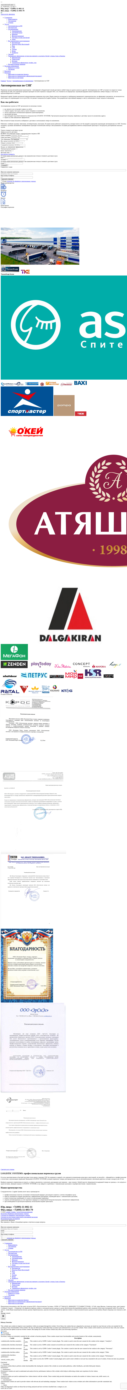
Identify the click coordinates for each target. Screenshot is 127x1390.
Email (3, 163)
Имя (3, 157)
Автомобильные (17, 32)
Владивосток (16, 42)
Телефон (4, 159)
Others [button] (3, 1383)
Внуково (14, 61)
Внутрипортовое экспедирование (19, 41)
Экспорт (11, 54)
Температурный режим (8, 149)
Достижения (12, 21)
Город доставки (6, 137)
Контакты (7, 71)
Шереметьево (16, 57)
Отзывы (10, 22)
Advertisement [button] (5, 1378)
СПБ (13, 47)
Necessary (6, 1333)
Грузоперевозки (13, 29)
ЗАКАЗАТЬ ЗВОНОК (8, 14)
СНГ (5, 213)
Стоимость (4, 145)
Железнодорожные (18, 36)
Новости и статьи (13, 67)
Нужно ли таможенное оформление (12, 147)
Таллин (14, 49)
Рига (13, 46)
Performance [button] (4, 1367)
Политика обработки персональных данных (15, 1213)
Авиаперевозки (17, 31)
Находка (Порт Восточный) (20, 44)
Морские (15, 34)
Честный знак (12, 27)
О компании (8, 17)
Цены (14, 39)
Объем (3, 143)
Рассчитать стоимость (8, 154)
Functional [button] (4, 1362)
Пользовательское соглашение (10, 1218)
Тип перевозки (5, 139)
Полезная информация (11, 66)
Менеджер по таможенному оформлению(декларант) (25, 76)
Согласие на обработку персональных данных (15, 1215)
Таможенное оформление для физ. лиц (24, 62)
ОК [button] (2, 1311)
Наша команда (12, 19)
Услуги (6, 24)
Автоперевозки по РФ (15, 26)
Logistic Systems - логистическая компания (19, 1212)
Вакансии (7, 72)
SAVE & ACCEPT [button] (6, 1388)
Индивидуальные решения (16, 64)
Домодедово (16, 59)
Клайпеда (15, 52)
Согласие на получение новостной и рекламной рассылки (19, 1217)
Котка (14, 51)
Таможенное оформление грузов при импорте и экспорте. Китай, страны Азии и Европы (36, 56)
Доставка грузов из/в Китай (21, 37)
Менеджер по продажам (15, 77)
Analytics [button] (3, 1373)
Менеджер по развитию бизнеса (18, 74)
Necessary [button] (4, 1331)
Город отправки (6, 135)
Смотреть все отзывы (7, 1169)
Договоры (11, 69)
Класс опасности (6, 150)
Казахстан (10, 216)
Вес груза (4, 141)
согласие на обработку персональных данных (21, 181)
